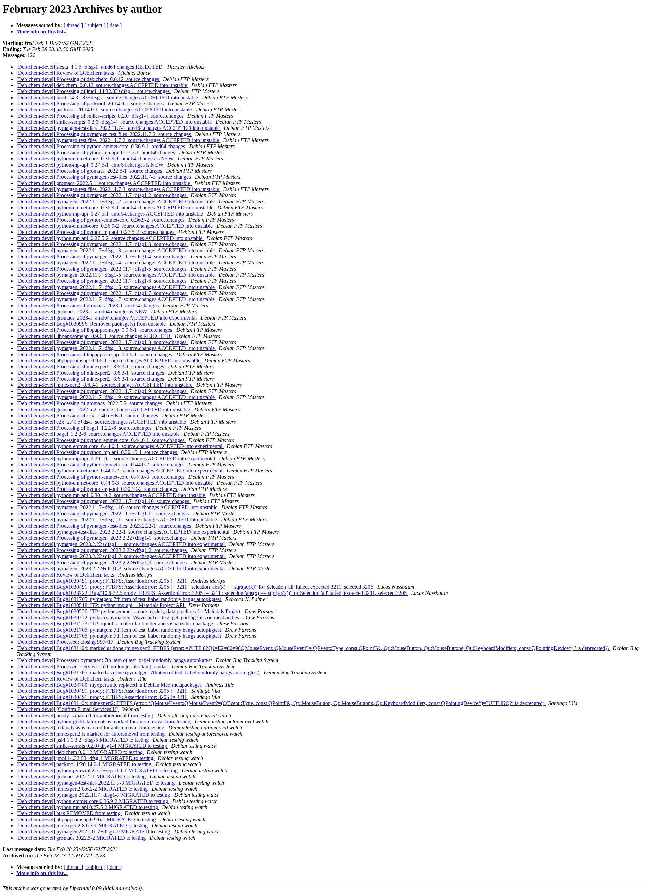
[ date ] (114, 25)
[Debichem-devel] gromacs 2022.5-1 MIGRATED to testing (81, 776)
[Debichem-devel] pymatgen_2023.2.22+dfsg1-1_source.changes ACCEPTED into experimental (121, 544)
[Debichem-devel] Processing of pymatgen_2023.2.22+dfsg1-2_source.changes (102, 550)
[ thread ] (73, 25)
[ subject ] (94, 25)
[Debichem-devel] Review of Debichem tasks (65, 73)
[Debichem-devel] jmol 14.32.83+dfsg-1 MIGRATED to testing (85, 758)
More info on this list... (42, 31)
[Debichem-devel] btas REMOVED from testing (69, 813)
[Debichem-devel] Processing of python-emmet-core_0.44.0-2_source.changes (101, 464)
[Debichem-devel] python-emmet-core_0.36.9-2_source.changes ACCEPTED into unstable (115, 226)
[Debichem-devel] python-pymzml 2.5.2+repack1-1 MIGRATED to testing (97, 770)
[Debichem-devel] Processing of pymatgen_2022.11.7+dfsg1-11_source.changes (103, 513)
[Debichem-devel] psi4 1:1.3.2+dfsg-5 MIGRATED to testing (83, 740)
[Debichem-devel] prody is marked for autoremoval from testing (85, 715)
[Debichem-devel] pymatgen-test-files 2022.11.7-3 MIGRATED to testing (96, 783)
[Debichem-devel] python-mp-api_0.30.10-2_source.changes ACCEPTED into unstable (111, 495)
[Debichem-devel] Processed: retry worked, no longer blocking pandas (92, 666)
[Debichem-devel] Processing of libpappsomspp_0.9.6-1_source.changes (95, 330)
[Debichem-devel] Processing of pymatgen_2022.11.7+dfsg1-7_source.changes (102, 293)
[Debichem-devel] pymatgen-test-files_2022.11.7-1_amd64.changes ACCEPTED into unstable (118, 128)
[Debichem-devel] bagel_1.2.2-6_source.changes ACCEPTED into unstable (98, 434)
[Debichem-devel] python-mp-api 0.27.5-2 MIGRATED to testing (87, 807)
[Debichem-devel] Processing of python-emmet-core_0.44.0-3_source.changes (101, 477)
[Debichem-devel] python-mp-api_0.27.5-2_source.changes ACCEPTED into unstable (110, 238)
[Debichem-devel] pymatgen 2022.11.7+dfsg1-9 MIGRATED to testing (93, 832)
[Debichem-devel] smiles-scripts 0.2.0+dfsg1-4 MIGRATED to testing (92, 746)
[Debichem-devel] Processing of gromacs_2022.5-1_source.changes (89, 171)
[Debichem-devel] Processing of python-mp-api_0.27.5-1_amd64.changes (96, 152)
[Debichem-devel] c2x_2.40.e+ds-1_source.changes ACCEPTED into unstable (101, 422)
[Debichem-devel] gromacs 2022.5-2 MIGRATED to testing (81, 838)
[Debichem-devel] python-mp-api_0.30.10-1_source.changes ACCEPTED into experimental (116, 458)
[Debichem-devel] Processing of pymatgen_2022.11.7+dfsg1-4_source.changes (102, 256)
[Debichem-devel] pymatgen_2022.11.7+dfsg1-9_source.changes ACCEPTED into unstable (116, 397)
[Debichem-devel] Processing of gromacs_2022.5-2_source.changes (89, 403)
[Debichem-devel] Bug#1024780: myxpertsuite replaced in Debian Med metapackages (109, 685)
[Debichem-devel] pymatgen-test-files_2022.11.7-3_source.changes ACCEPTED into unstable (118, 189)
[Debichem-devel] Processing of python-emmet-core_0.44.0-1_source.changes (101, 440)
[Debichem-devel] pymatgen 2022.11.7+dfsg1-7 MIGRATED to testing (93, 795)
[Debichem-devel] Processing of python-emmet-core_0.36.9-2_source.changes (101, 220)
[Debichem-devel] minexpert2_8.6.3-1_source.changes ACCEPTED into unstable (105, 385)
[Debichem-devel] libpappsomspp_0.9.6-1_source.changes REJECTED (94, 336)
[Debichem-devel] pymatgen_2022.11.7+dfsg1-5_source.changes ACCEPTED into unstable (116, 275)
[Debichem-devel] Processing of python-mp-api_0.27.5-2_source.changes (96, 232)
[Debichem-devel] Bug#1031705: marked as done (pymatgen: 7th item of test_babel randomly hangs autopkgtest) (138, 672)
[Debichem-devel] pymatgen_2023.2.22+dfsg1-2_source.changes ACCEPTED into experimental (121, 556)
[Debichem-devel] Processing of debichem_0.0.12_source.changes (88, 79)
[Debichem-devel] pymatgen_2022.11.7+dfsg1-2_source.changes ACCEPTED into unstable (116, 201)
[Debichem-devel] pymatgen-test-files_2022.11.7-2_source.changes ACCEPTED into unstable (118, 140)
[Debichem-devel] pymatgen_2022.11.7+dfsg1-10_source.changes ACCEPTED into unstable (117, 507)
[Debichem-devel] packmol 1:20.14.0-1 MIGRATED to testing (84, 764)
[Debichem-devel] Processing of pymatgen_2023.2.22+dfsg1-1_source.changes (102, 538)
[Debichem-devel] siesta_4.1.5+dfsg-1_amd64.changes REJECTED (90, 67)
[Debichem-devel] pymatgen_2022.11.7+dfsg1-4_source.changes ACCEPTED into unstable (116, 262)
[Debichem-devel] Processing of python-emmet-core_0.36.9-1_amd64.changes (101, 146)
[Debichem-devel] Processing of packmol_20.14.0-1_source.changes (90, 103)
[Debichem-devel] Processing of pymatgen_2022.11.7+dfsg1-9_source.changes (102, 391)
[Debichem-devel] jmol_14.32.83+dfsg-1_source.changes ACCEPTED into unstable (107, 97)
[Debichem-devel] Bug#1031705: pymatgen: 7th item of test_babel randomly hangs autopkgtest (119, 599)
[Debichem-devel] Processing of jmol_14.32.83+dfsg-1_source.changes (93, 91)
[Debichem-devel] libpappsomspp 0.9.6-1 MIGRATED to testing (86, 819)
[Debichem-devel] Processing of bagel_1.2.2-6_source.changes (84, 428)
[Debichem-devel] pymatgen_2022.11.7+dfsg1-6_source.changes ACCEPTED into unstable (116, 287)
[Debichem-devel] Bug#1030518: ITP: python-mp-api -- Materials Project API (101, 605)
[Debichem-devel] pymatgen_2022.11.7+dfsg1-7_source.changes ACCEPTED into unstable (116, 299)
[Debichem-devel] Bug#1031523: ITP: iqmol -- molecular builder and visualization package (115, 623)
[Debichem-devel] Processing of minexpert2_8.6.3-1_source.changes (90, 366)
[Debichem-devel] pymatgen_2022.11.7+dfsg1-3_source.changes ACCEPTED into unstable (116, 250)
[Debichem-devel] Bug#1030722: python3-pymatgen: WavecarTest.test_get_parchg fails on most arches (128, 617)
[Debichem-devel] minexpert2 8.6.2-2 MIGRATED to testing (82, 789)
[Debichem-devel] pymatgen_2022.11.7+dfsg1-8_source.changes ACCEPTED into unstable (116, 348)
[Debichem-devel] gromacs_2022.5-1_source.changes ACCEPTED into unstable (104, 183)
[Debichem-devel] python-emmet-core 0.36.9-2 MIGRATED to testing (92, 801)
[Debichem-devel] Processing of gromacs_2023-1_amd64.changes (88, 305)
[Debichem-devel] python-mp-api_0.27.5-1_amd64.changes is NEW (90, 165)
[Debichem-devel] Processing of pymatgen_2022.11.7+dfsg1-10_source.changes (103, 501)
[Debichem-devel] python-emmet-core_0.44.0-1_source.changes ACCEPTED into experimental (120, 446)
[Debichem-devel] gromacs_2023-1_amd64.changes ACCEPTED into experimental (107, 318)
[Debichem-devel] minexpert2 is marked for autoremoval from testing (91, 734)
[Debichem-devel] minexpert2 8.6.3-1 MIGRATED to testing (82, 825)
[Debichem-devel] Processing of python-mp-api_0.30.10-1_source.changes (97, 452)
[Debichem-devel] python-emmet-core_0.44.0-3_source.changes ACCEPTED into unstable (115, 483)
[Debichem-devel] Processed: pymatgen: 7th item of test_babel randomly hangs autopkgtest (114, 660)
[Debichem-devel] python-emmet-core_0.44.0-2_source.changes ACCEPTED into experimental (120, 471)
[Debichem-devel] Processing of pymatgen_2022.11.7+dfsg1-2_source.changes (102, 195)
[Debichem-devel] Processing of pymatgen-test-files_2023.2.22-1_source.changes (104, 526)
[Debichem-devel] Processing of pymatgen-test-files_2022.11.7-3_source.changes (104, 177)
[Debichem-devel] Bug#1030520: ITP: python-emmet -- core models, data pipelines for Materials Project (129, 611)
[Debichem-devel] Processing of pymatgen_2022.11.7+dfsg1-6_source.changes (102, 281)
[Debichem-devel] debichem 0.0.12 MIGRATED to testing (80, 752)
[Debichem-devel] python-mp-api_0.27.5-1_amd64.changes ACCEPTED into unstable (110, 214)
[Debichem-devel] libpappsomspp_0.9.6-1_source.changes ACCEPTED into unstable (109, 360)
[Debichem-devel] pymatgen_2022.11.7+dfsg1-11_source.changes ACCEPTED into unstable (117, 519)
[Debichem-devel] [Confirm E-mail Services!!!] (67, 709)
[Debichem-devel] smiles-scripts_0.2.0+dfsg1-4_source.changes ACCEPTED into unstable (114, 122)
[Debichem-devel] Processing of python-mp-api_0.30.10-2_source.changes (97, 489)
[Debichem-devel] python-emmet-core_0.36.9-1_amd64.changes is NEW (95, 158)
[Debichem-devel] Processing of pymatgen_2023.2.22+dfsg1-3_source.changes (102, 562)
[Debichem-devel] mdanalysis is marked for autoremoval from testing (91, 727)
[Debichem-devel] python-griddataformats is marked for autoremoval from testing (104, 721)
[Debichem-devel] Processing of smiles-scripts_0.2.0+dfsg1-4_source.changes (100, 116)
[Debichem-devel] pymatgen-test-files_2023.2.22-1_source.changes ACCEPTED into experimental (123, 532)
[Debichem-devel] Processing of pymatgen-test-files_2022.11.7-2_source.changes (104, 134)
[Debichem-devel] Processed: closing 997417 (65, 642)
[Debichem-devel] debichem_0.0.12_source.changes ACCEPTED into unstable (102, 85)
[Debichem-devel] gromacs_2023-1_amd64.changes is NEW (82, 311)
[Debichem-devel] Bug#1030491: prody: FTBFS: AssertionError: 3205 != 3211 (102, 581)
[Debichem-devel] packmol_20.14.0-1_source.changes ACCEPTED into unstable (104, 110)
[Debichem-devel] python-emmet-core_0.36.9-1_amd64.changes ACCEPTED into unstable (115, 207)
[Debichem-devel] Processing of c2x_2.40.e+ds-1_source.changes (87, 415)
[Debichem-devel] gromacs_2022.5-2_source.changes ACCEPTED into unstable (104, 409)
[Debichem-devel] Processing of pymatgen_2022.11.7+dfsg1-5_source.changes (102, 269)
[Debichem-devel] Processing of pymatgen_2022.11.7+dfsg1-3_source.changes (102, 244)
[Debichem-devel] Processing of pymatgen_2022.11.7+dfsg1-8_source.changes (102, 342)
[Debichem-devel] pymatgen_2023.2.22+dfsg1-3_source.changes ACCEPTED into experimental (121, 568)
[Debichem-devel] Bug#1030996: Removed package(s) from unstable (91, 324)
